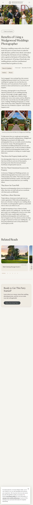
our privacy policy (11, 496)
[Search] (29, 2)
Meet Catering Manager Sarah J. (11, 267)
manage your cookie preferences (11, 498)
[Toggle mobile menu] (3, 2)
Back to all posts (8, 31)
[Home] (16, 2)
